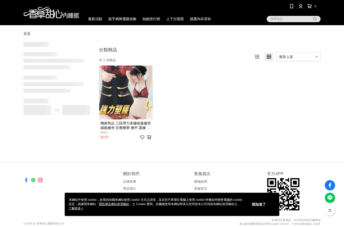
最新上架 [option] (286, 57)
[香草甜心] (51, 13)
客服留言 (200, 188)
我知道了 (259, 204)
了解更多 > (76, 208)
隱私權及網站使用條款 (114, 204)
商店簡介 (129, 188)
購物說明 (200, 181)
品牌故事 (129, 181)
